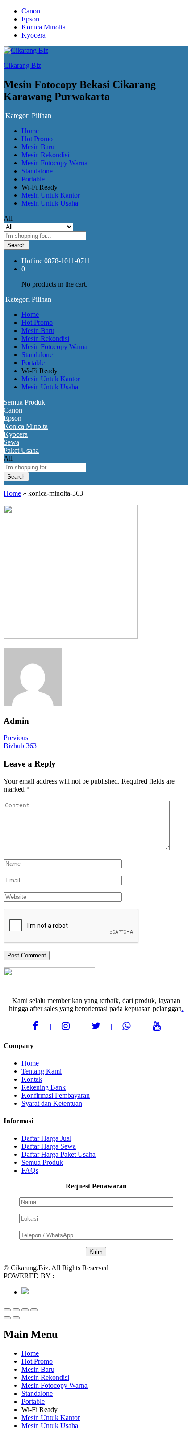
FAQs (29, 1170)
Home (30, 131)
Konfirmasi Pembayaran (55, 1095)
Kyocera (33, 35)
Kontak (31, 1079)
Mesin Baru (37, 147)
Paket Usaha (21, 450)
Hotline (31, 261)
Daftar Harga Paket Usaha (58, 1154)
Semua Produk (24, 402)
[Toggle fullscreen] (25, 1309)
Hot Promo (37, 139)
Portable (33, 179)
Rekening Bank (43, 1087)
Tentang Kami (41, 1071)
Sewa (11, 442)
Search (16, 245)
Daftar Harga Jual (46, 1138)
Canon (30, 11)
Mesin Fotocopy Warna (54, 163)
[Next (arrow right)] (16, 1317)
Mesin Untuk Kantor (50, 195)
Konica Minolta (43, 27)
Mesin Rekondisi (45, 155)
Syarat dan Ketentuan (51, 1103)
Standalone (37, 171)
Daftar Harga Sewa (48, 1146)
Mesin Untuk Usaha (49, 203)
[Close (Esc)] (7, 1309)
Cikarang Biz (22, 65)
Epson (30, 19)
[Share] (16, 1309)
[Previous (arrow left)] (7, 1317)
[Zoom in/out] (34, 1309)
